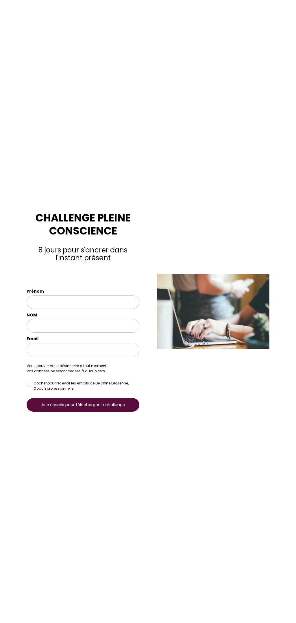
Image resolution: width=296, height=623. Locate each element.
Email (32, 339)
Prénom (35, 291)
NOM (32, 315)
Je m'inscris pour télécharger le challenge (83, 405)
